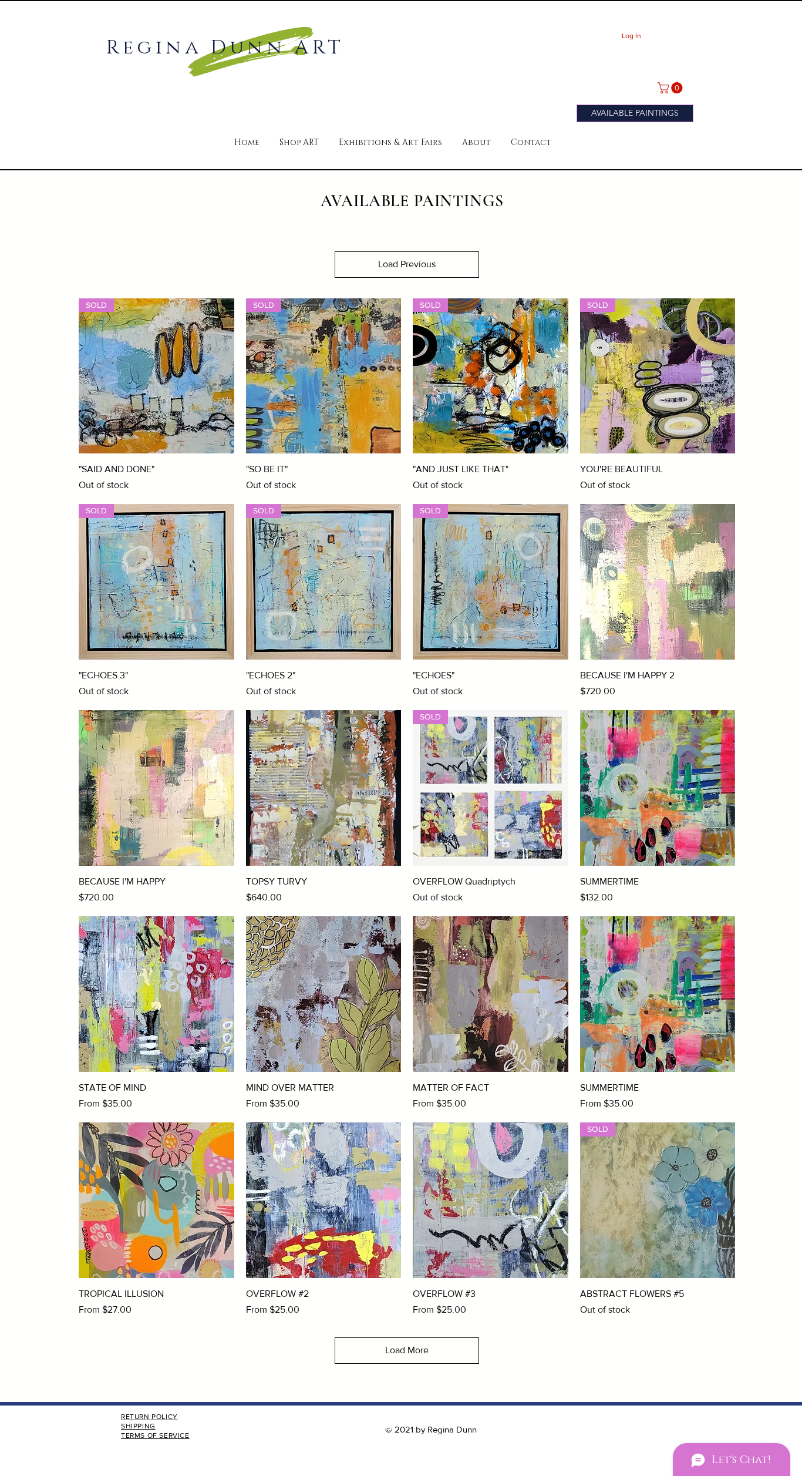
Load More (407, 1350)
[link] (671, 87)
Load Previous (407, 264)
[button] (299, 142)
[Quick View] (658, 582)
